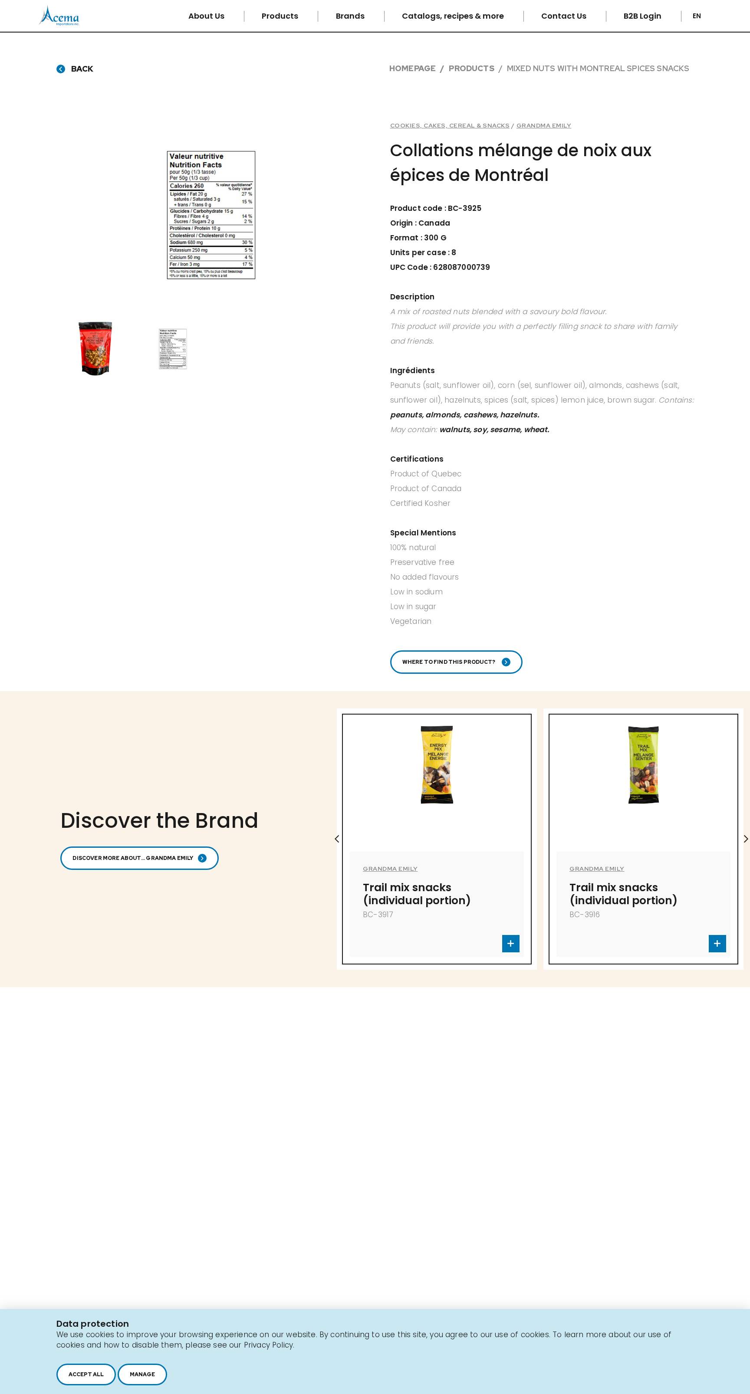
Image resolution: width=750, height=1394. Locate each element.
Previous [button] (336, 839)
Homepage (412, 68)
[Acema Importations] (59, 23)
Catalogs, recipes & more (454, 15)
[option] (211, 215)
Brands (351, 15)
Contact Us (564, 15)
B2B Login (643, 15)
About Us (207, 15)
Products (281, 15)
